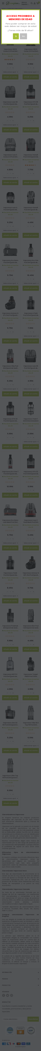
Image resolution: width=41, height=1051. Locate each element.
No (23, 36)
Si (16, 36)
